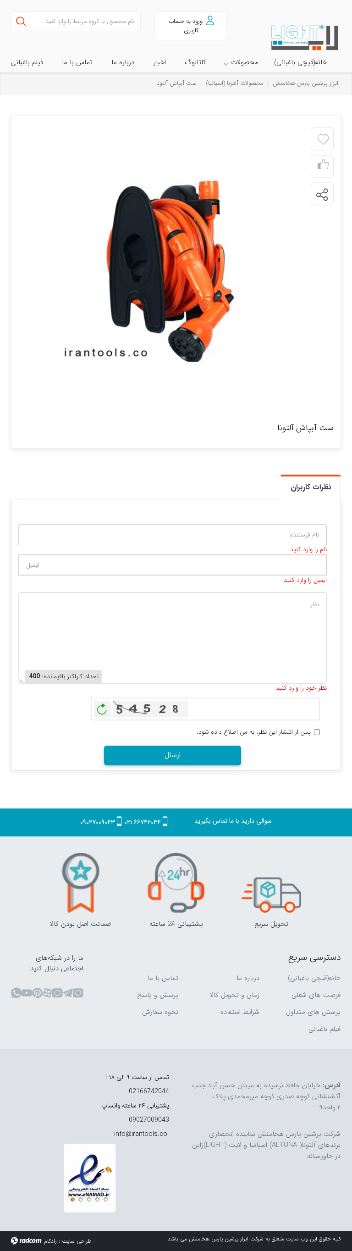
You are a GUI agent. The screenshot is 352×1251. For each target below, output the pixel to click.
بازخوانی (102, 706)
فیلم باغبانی (324, 1029)
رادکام (50, 1241)
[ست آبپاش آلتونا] (165, 271)
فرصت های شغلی (316, 995)
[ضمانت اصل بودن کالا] (80, 882)
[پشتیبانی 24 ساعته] (176, 882)
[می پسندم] (323, 166)
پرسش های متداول (313, 1012)
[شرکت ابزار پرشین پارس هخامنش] (305, 37)
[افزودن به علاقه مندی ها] (323, 140)
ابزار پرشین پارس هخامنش (305, 83)
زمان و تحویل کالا (234, 995)
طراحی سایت (76, 1241)
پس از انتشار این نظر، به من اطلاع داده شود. (254, 732)
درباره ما (247, 978)
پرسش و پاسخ (157, 995)
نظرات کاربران (311, 487)
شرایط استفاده (239, 1012)
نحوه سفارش (160, 1012)
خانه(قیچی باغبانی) (314, 978)
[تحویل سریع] (271, 882)
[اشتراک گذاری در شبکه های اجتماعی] (322, 194)
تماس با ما (163, 978)
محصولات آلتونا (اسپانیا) (235, 83)
